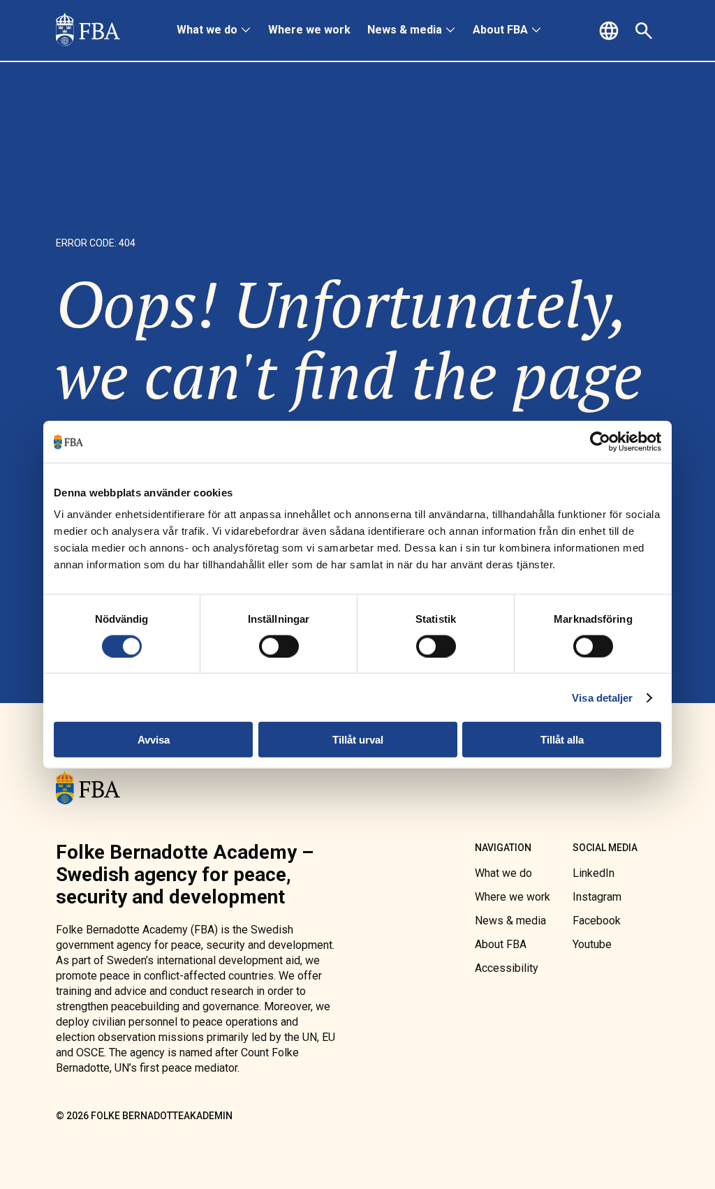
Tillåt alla (562, 740)
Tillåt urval (357, 740)
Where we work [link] (309, 29)
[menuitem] (214, 31)
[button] (611, 30)
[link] (88, 31)
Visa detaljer (602, 697)
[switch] (279, 646)
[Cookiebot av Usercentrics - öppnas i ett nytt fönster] (600, 441)
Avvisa (154, 740)
